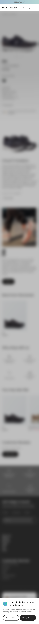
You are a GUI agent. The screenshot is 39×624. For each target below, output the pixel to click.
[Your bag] (29, 7)
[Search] (24, 7)
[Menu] (35, 7)
